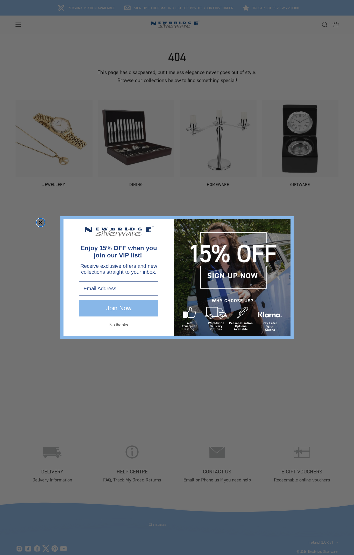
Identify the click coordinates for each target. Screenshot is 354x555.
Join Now (118, 308)
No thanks (118, 325)
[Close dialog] (41, 222)
